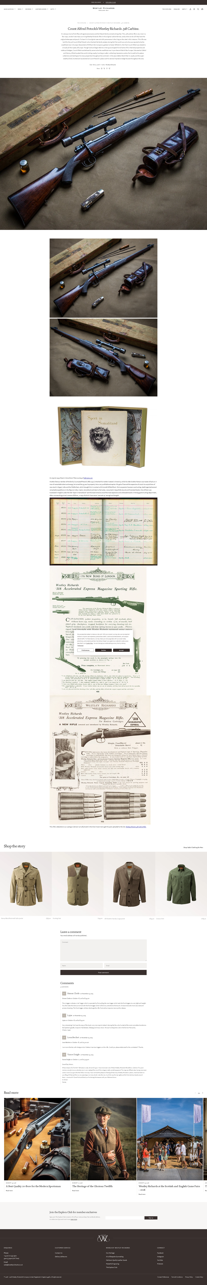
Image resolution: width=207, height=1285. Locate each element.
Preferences (85, 650)
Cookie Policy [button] (89, 643)
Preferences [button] (80, 645)
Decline (103, 650)
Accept (121, 650)
